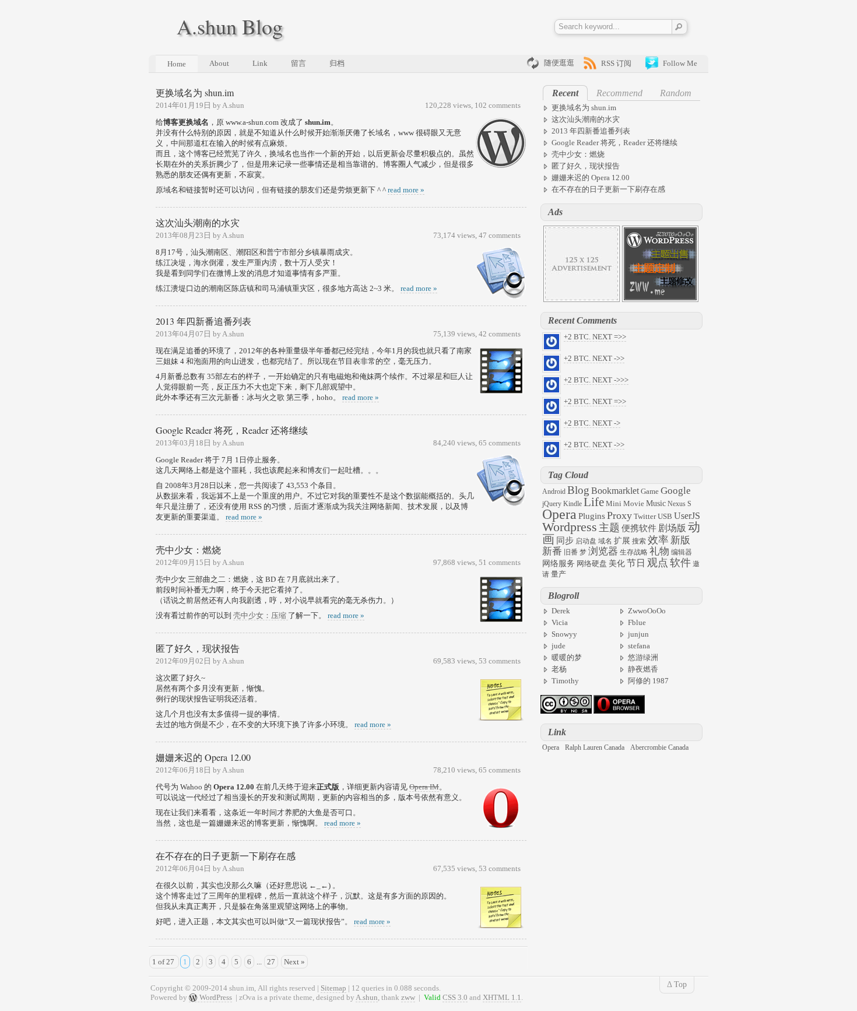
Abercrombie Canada (659, 747)
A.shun (367, 997)
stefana (639, 645)
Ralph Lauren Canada (594, 747)
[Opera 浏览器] (619, 711)
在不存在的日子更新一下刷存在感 (226, 855)
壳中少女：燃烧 (188, 549)
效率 (658, 540)
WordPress (215, 997)
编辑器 (681, 552)
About (219, 63)
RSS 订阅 (616, 63)
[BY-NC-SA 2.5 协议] (566, 711)
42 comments (500, 333)
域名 (605, 541)
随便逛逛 (559, 62)
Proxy (619, 515)
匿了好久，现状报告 (198, 648)
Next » (294, 961)
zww (408, 997)
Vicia (560, 622)
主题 (609, 527)
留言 (298, 63)
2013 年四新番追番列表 (203, 321)
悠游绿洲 (643, 657)
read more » (406, 189)
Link (260, 63)
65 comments (500, 442)
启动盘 (585, 541)
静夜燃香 (643, 669)
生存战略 (634, 552)
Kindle (572, 504)
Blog (578, 490)
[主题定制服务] (660, 299)
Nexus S (679, 504)
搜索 (639, 541)
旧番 (571, 552)
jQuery (551, 504)
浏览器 (603, 551)
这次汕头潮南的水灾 (198, 222)
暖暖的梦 (567, 657)
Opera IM (424, 786)
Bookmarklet (615, 491)
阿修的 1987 (648, 680)
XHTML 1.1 (502, 997)
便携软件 (638, 528)
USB (665, 516)
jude (559, 645)
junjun (638, 634)
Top (680, 984)
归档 (337, 63)
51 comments (500, 562)
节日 (636, 563)
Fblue (637, 622)
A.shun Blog (230, 26)
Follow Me (680, 63)
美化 (617, 563)
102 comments (498, 105)
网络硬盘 (592, 563)
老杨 (559, 669)
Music (656, 503)
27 (271, 961)
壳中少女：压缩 (260, 615)
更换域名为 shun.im (195, 92)
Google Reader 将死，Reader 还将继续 (232, 430)
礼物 (659, 551)
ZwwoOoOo (647, 610)
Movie (633, 503)
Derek (561, 610)
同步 (565, 540)
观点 (657, 562)
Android (554, 491)
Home (176, 63)
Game (650, 491)
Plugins (591, 516)
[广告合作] (581, 299)
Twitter (645, 516)
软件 (680, 562)
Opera (559, 514)
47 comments (500, 235)
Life (594, 501)
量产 (558, 574)
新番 (552, 551)
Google (676, 490)
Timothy (565, 680)
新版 (680, 540)
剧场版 (672, 528)
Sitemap (333, 988)
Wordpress (569, 527)
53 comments (500, 661)
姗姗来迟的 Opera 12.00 (203, 757)
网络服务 (558, 563)
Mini (613, 503)
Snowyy (564, 634)
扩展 (622, 540)
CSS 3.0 (455, 997)
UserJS (687, 516)
